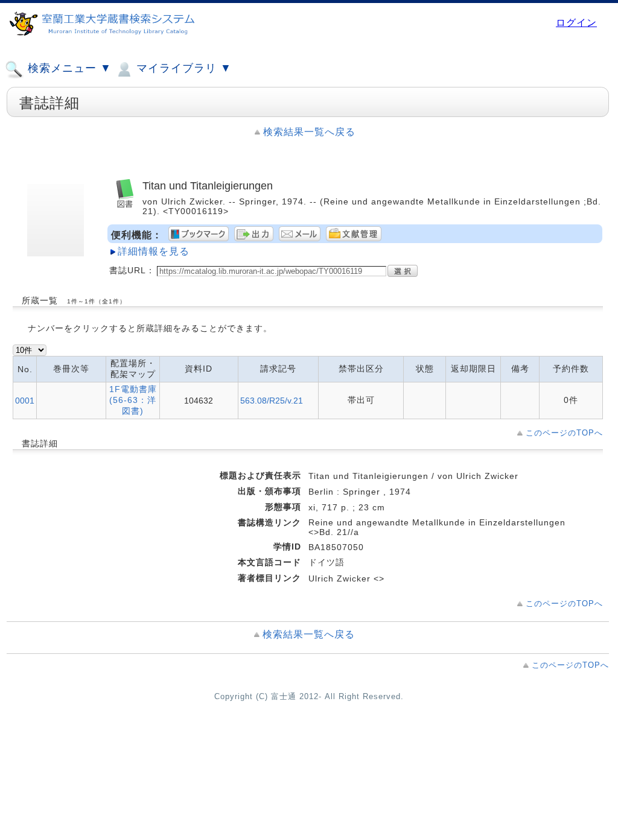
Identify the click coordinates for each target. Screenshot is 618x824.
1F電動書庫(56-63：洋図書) (133, 400)
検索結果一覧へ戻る (309, 132)
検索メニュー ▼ (68, 68)
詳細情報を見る (154, 251)
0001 (24, 400)
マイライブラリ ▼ (182, 68)
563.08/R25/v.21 (271, 400)
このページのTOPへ (564, 432)
